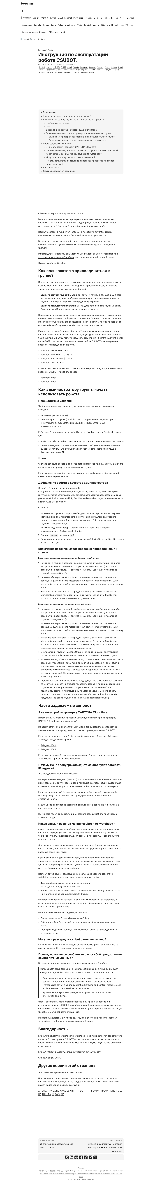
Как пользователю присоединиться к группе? (67, 116)
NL (91, 1091)
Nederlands (27, 25)
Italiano (114, 18)
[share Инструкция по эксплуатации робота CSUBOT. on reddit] (76, 1157)
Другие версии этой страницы (59, 171)
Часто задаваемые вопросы (57, 143)
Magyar (96, 25)
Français (88, 18)
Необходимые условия (58, 123)
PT (78, 1091)
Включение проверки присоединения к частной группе (77, 140)
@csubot (61, 263)
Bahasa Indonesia (30, 32)
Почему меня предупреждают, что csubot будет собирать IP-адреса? (82, 150)
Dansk (46, 25)
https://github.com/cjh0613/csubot (72, 894)
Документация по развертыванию (74, 948)
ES (68, 1091)
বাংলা (131, 25)
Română (87, 25)
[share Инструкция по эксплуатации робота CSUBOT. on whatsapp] (86, 1157)
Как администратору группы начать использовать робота (73, 119)
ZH (39, 1091)
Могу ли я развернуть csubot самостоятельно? (70, 157)
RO (113, 1091)
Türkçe (106, 18)
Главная (42, 50)
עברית (79, 25)
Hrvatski (115, 25)
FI (101, 1091)
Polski (60, 25)
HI (46, 1094)
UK (106, 1091)
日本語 (53, 18)
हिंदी (127, 25)
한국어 (122, 18)
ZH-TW (48, 1091)
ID (53, 1094)
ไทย (122, 25)
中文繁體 (45, 18)
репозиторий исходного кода (76, 814)
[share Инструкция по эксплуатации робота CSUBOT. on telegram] (90, 1157)
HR (39, 1094)
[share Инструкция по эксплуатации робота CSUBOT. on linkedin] (71, 1157)
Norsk (62, 32)
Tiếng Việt (53, 32)
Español (68, 18)
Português (78, 18)
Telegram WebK (48, 377)
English (35, 18)
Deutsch (98, 18)
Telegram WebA (48, 381)
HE (110, 1091)
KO (61, 1091)
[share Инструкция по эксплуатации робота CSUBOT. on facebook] (81, 1157)
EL (121, 1091)
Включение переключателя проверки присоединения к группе (78, 133)
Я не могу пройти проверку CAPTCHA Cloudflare (71, 147)
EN (43, 1091)
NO (62, 1094)
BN (49, 1094)
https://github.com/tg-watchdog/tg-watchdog (62, 1036)
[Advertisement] (81, 93)
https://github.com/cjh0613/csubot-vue (60, 886)
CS (64, 1091)
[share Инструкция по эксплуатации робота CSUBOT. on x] (67, 1157)
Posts (50, 50)
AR (71, 1091)
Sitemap (84, 1179)
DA (97, 1091)
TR (84, 1091)
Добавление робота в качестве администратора (71, 130)
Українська (70, 25)
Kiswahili (43, 32)
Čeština (130, 18)
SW (56, 1094)
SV (94, 1091)
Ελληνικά (105, 25)
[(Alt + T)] (22, 10)
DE (81, 1091)
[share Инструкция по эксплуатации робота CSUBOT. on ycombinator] (95, 1157)
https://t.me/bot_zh (48, 1052)
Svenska (37, 25)
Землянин (27, 3)
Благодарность (51, 167)
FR (74, 1091)
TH (43, 1094)
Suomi (53, 25)
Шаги (48, 126)
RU (57, 1091)
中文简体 (27, 18)
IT (88, 1091)
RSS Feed (91, 1179)
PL (103, 1091)
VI (59, 1094)
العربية (60, 18)
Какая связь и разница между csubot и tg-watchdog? (74, 154)
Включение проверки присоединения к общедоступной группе (82, 136)
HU (117, 1091)
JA (54, 1091)
